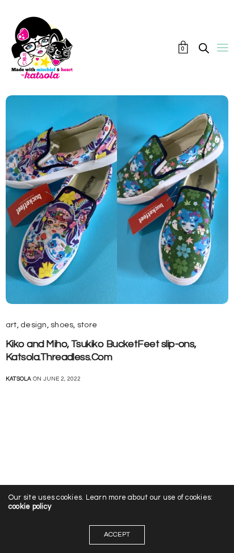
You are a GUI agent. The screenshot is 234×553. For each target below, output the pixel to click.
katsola (19, 379)
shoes (62, 325)
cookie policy (30, 506)
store (87, 325)
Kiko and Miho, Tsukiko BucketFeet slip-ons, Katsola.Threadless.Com (101, 350)
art (11, 325)
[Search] (204, 48)
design (33, 325)
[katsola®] (42, 47)
